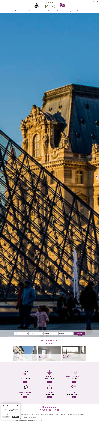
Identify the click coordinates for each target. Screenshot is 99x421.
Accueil (16, 11)
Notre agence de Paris (27, 11)
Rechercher (79, 333)
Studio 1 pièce (66, 356)
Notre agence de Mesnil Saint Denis (75, 11)
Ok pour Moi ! (15, 416)
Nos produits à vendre (40, 11)
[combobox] (21, 333)
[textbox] (36, 333)
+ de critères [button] (81, 335)
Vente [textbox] (16, 333)
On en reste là (15, 404)
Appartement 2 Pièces (19, 356)
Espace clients (60, 11)
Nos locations (51, 11)
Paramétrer (6, 416)
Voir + (25, 381)
